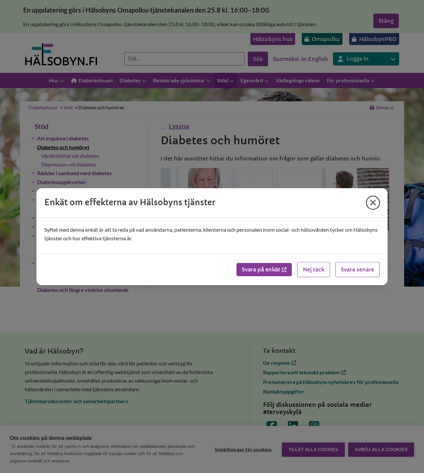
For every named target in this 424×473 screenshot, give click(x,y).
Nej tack (313, 269)
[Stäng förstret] (373, 202)
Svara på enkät (261, 269)
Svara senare (357, 269)
